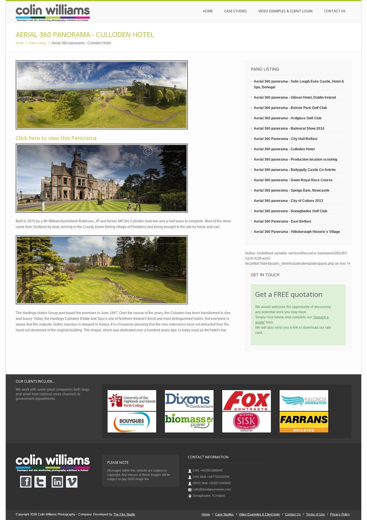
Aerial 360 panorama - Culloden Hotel (284, 149)
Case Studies (235, 11)
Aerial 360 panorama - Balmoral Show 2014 (289, 128)
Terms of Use (315, 514)
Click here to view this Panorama (56, 138)
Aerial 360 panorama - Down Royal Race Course (293, 180)
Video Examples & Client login (285, 11)
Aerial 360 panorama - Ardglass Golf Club (287, 118)
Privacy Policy (340, 514)
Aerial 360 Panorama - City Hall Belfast (285, 139)
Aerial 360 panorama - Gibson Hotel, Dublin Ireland (295, 98)
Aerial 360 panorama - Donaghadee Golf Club (290, 211)
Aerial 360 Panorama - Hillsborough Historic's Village (297, 232)
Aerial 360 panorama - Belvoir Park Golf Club (290, 108)
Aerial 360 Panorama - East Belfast (282, 221)
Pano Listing (37, 42)
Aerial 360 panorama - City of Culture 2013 (288, 201)
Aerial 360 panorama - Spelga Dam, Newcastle (291, 190)
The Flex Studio (124, 514)
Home (208, 11)
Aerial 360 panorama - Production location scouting (295, 159)
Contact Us (334, 11)
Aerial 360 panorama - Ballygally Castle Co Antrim (295, 170)
